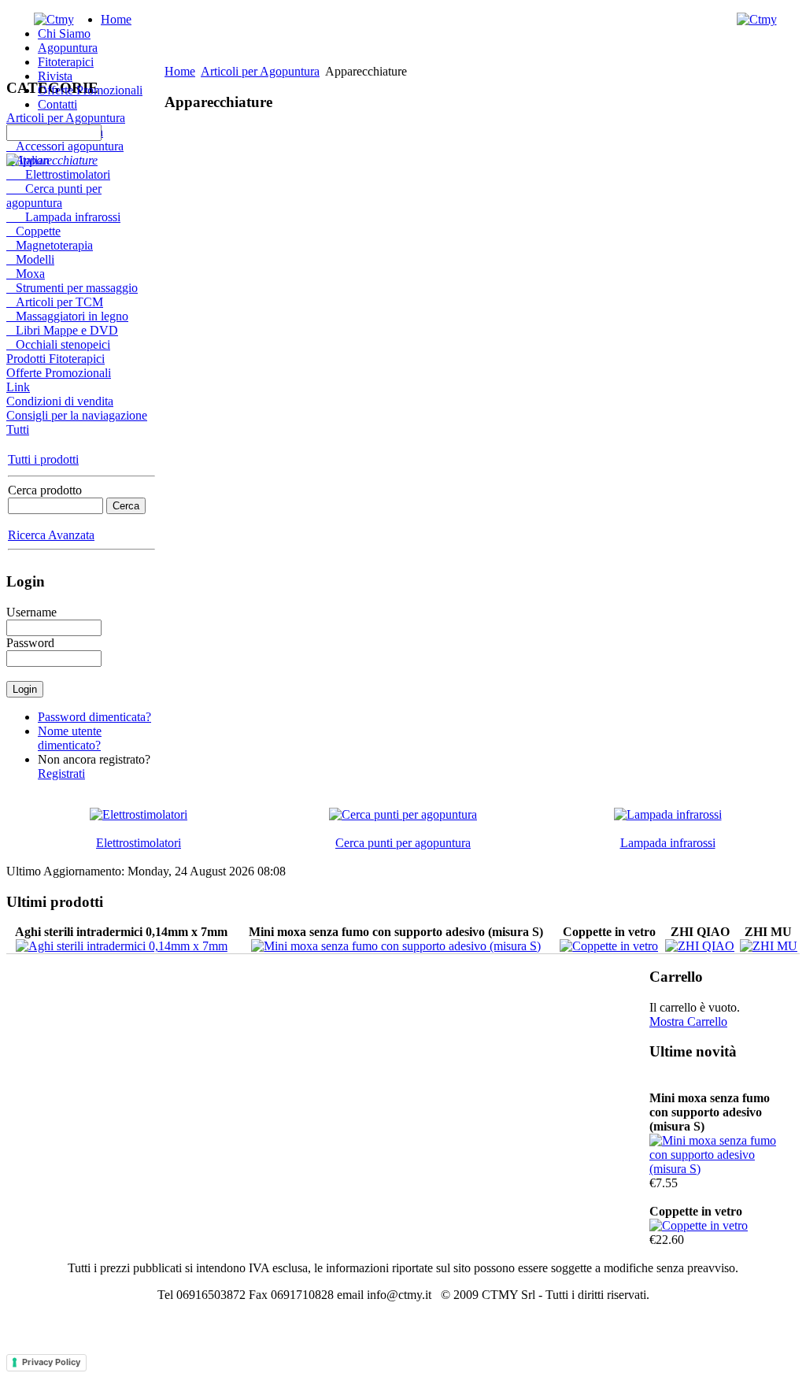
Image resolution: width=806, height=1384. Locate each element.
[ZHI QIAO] (699, 946)
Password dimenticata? (94, 716)
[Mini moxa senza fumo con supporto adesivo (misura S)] (396, 946)
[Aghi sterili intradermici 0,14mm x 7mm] (121, 946)
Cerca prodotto (45, 490)
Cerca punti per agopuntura (54, 195)
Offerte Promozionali (58, 372)
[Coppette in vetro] (609, 946)
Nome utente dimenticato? (70, 738)
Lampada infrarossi (63, 217)
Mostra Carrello (688, 1021)
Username (31, 612)
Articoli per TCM (54, 302)
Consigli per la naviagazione (76, 415)
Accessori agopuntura (65, 146)
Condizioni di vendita (59, 401)
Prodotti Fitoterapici (55, 358)
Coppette (33, 231)
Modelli (30, 259)
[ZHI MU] (768, 946)
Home (180, 71)
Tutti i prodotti (43, 459)
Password (30, 642)
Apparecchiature (52, 160)
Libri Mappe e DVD (62, 330)
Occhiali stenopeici (58, 344)
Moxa (25, 273)
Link (18, 387)
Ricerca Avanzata (51, 535)
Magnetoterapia (49, 245)
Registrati (61, 773)
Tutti (17, 429)
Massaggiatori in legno (67, 316)
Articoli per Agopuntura (65, 117)
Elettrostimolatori (58, 174)
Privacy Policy (51, 1361)
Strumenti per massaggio (72, 287)
